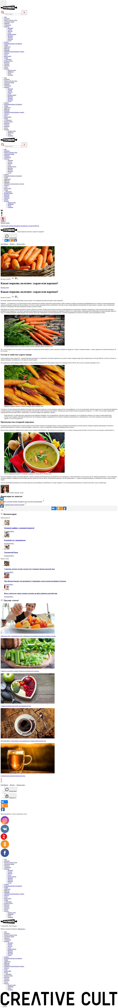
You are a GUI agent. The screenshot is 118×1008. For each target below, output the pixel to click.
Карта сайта (7, 56)
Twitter (6, 45)
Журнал (6, 68)
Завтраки (7, 23)
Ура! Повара (4, 244)
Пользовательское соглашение (13, 43)
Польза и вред (12, 70)
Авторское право (9, 22)
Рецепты (6, 26)
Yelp (5, 17)
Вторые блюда (12, 34)
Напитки (10, 39)
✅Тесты (6, 48)
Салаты (10, 29)
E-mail (6, 57)
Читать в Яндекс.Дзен (10, 20)
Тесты (9, 73)
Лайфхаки (11, 72)
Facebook (7, 18)
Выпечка (10, 36)
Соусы (9, 40)
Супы (9, 32)
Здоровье (10, 75)
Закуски (10, 31)
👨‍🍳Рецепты (7, 25)
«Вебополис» (21, 929)
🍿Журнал (7, 47)
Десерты (10, 37)
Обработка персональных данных (14, 51)
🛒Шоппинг (8, 59)
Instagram (7, 50)
